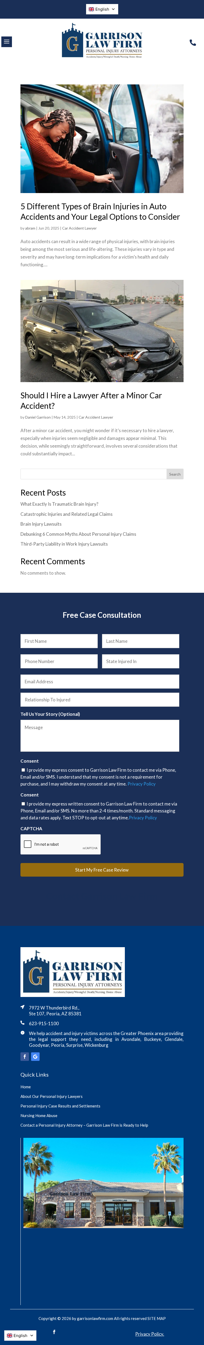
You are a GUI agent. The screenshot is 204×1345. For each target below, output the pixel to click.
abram (30, 228)
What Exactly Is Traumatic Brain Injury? (59, 504)
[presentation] (60, 844)
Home (25, 1086)
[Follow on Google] (35, 1056)
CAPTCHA (31, 828)
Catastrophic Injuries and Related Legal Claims (66, 514)
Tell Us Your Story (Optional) (50, 714)
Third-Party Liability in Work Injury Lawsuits (64, 544)
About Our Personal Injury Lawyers (51, 1096)
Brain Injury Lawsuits (41, 524)
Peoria (57, 1045)
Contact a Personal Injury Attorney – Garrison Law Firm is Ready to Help (84, 1125)
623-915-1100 (44, 1023)
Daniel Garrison (38, 417)
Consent (29, 761)
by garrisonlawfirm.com (92, 1318)
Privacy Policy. (149, 1334)
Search (175, 474)
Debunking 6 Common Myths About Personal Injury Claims (78, 534)
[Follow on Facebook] (24, 1056)
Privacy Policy (142, 784)
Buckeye (152, 1039)
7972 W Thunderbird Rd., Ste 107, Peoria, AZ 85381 (55, 1010)
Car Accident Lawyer (79, 228)
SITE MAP (156, 1318)
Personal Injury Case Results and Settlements (60, 1105)
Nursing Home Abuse (38, 1115)
